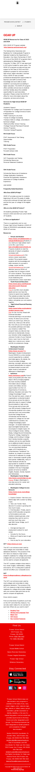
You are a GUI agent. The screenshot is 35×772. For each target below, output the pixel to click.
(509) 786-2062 (18, 639)
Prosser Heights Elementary (17, 655)
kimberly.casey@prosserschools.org (17, 752)
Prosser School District (12, 22)
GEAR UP (19, 26)
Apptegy (21, 769)
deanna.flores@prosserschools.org (17, 761)
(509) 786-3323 (19, 636)
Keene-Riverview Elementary (16, 652)
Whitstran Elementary (17, 662)
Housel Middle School (17, 648)
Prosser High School (16, 659)
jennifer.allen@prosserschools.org (18, 740)
